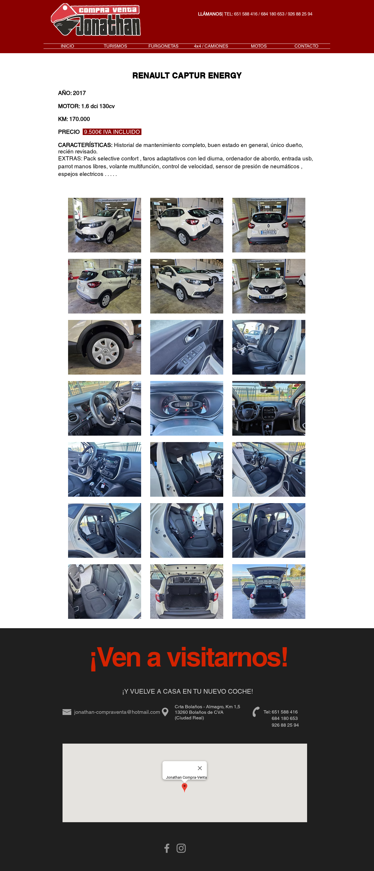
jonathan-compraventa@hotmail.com (117, 712)
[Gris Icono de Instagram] (181, 848)
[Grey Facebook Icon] (167, 848)
